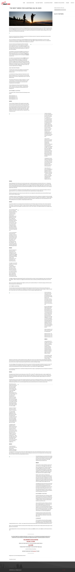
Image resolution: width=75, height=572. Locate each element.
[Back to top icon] (71, 570)
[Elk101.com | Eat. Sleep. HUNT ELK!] (5, 3)
